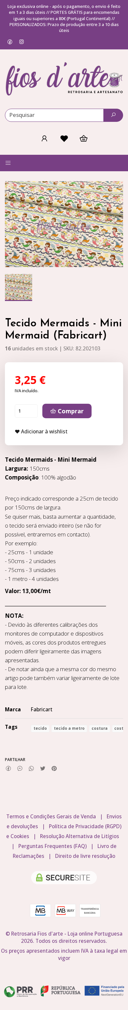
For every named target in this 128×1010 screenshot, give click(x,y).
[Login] (44, 138)
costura (100, 728)
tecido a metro (69, 728)
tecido (40, 728)
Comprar (70, 411)
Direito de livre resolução (85, 856)
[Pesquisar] (113, 115)
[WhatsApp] (31, 768)
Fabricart (42, 709)
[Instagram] (21, 42)
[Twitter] (42, 768)
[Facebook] (10, 42)
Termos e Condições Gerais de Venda (51, 816)
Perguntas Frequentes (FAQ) (52, 846)
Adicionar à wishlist (44, 431)
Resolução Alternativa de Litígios (79, 836)
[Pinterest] (54, 768)
